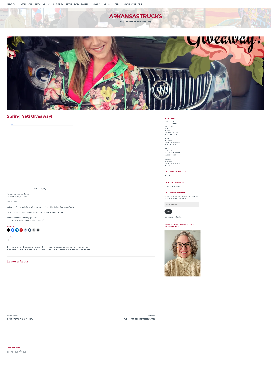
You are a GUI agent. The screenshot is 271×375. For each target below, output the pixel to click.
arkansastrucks (135, 16)
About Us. (11, 4)
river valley (53, 249)
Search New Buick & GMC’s (77, 4)
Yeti (67, 249)
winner (62, 249)
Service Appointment (133, 4)
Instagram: (11, 207)
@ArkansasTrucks (66, 207)
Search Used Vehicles (102, 4)
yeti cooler (74, 249)
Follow (168, 211)
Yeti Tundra (85, 249)
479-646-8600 (170, 126)
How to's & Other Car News (77, 247)
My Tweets (168, 175)
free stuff (42, 249)
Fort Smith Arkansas (28, 249)
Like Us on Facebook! (174, 183)
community (13, 249)
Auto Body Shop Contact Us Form (35, 4)
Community (58, 4)
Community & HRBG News (54, 247)
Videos (117, 4)
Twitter (10, 212)
